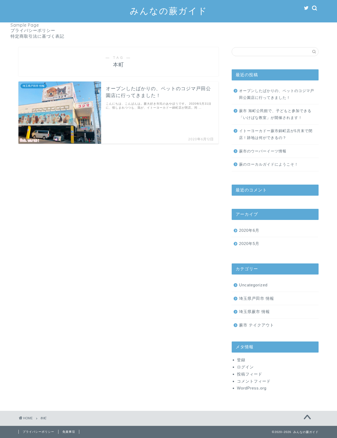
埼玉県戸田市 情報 (256, 298)
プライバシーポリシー (33, 30)
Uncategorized (253, 285)
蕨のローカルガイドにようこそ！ (268, 164)
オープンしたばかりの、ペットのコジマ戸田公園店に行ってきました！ (276, 94)
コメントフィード (254, 381)
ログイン (245, 367)
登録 (241, 360)
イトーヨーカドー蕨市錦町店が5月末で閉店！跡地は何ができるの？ (276, 134)
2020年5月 (249, 243)
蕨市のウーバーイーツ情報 (262, 151)
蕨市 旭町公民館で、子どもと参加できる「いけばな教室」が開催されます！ (275, 114)
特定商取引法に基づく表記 (37, 36)
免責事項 (68, 431)
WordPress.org (251, 388)
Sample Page (25, 25)
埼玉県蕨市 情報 (254, 311)
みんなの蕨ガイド (168, 10)
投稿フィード (249, 374)
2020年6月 (249, 230)
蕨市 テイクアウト (256, 325)
